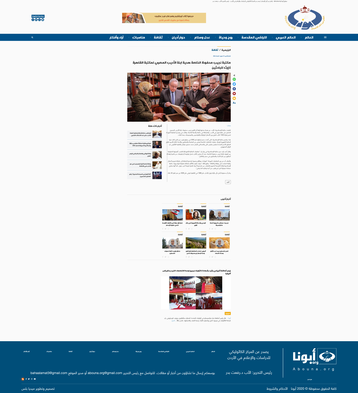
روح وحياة (226, 37)
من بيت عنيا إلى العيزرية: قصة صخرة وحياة (219, 224)
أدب (228, 182)
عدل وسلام (202, 37)
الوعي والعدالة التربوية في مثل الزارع (196, 224)
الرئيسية (226, 50)
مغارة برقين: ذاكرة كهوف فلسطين (172, 252)
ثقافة (158, 37)
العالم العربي (286, 37)
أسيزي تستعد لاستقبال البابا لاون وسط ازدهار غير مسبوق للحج (196, 252)
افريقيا (228, 313)
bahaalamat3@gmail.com (48, 372)
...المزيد (173, 320)
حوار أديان (178, 37)
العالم (309, 37)
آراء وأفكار (116, 37)
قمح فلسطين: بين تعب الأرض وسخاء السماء (219, 252)
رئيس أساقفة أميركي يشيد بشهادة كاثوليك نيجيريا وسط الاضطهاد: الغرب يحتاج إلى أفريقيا (196, 272)
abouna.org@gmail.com (105, 372)
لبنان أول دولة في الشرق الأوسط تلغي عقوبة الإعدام (172, 224)
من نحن (309, 379)
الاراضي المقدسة (254, 37)
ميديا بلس (28, 388)
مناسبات (138, 37)
